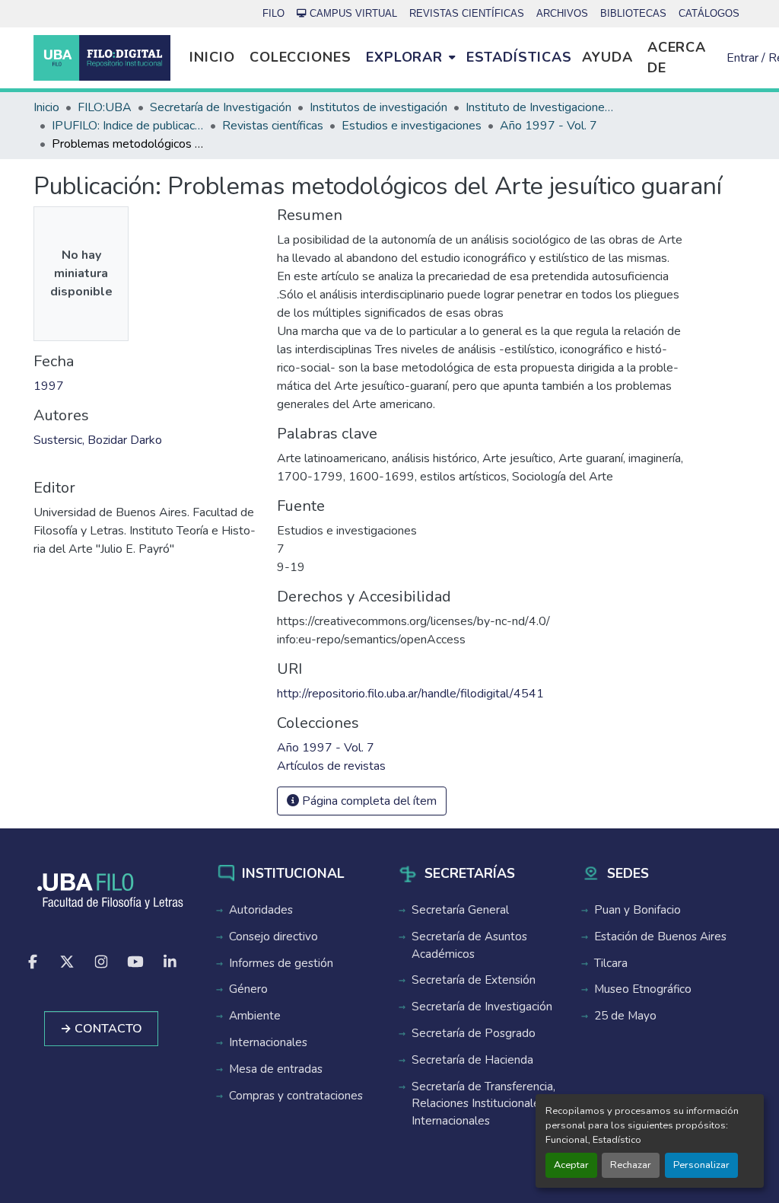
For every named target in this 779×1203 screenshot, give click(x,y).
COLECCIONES (300, 57)
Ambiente (255, 1015)
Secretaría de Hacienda (472, 1059)
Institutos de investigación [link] (378, 107)
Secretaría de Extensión (474, 980)
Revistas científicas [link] (272, 125)
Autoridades (261, 909)
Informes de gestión (281, 963)
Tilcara (611, 963)
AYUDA (607, 57)
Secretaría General (460, 909)
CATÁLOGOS (709, 13)
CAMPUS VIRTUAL (353, 13)
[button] (101, 58)
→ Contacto (101, 1028)
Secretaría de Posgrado (474, 1033)
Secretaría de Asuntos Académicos (469, 945)
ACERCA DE (676, 57)
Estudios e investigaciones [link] (412, 125)
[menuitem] (410, 57)
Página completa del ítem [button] (368, 801)
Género (248, 989)
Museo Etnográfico (643, 989)
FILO (273, 13)
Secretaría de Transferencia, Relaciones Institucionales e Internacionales (483, 1104)
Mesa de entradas (276, 1069)
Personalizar (701, 1165)
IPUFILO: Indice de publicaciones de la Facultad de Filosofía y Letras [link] (128, 125)
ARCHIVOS (562, 13)
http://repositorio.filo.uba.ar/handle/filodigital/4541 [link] (410, 693)
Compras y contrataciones (296, 1095)
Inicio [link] (46, 107)
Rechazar (630, 1165)
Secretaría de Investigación (482, 1006)
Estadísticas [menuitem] (519, 57)
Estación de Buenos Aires (660, 936)
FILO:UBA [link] (105, 107)
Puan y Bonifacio (637, 909)
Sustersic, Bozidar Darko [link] (97, 440)
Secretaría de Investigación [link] (220, 107)
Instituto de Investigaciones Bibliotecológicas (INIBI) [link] (542, 107)
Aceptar (571, 1165)
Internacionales (268, 1042)
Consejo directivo (273, 936)
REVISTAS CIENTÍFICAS (466, 13)
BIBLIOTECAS (633, 13)
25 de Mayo (625, 1015)
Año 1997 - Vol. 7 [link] (548, 125)
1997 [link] (48, 386)
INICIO (211, 57)
